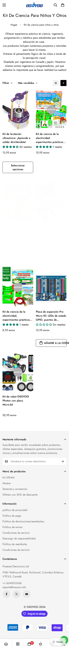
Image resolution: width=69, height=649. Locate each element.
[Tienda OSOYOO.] (34, 5)
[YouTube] (27, 594)
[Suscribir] (62, 461)
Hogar (14, 25)
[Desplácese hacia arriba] (63, 631)
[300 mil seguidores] (7, 594)
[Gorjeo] (17, 594)
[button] (62, 5)
